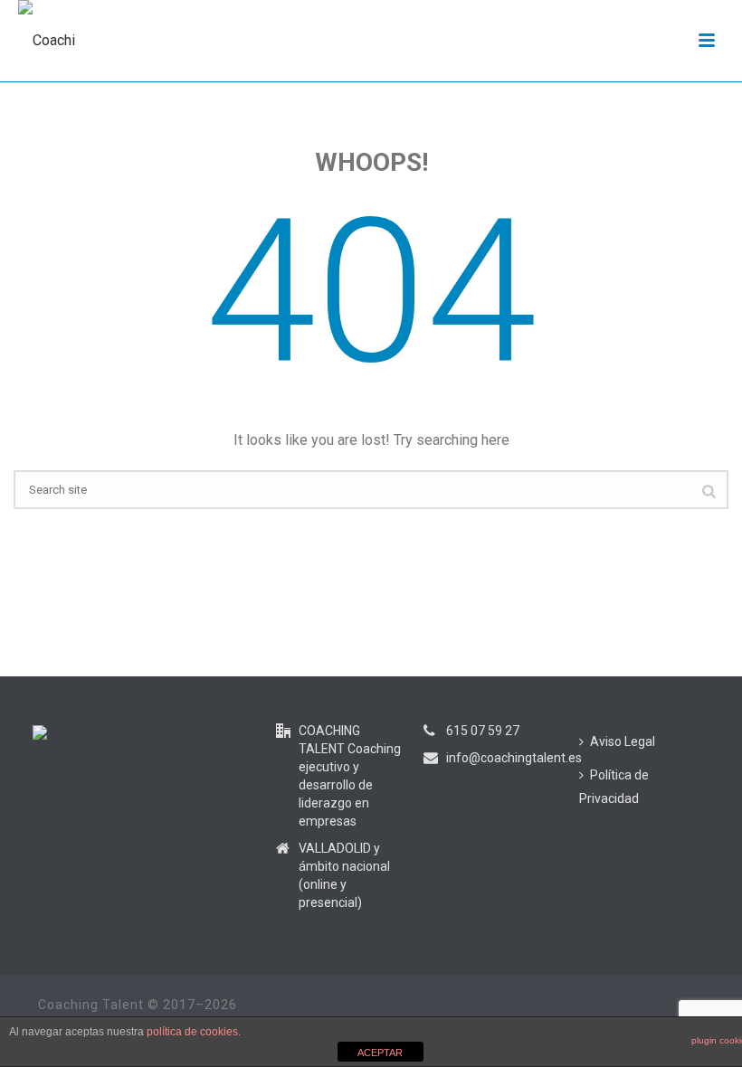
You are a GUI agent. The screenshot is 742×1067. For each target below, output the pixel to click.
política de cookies (192, 1031)
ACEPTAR (380, 1052)
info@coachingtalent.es (514, 758)
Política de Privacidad (614, 787)
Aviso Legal (622, 741)
